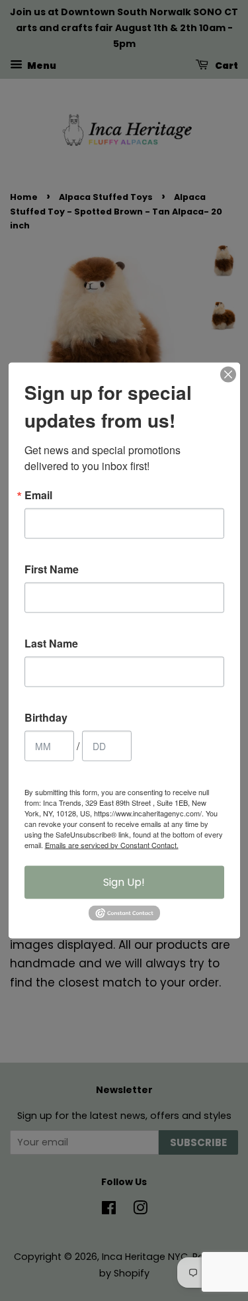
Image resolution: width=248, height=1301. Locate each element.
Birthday (45, 717)
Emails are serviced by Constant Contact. (112, 844)
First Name (51, 568)
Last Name (51, 643)
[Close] (228, 374)
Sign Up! (124, 881)
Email (38, 494)
